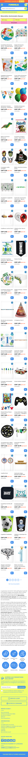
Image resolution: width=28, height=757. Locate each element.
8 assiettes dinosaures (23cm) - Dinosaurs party (7, 45)
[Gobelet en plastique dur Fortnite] (20, 523)
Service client (15, 698)
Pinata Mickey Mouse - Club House (6, 412)
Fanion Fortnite (18, 259)
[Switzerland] (2, 740)
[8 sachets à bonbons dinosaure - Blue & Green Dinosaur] (7, 248)
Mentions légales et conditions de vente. (11, 726)
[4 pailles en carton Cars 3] (7, 217)
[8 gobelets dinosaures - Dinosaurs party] (7, 64)
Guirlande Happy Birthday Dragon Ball (19, 474)
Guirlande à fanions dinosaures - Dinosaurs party (6, 106)
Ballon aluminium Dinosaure (5, 137)
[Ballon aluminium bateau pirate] (20, 156)
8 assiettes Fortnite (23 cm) (6, 504)
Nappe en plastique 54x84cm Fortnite (6, 565)
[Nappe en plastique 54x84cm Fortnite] (7, 554)
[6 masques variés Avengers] (7, 156)
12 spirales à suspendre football (6, 198)
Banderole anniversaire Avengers (7, 321)
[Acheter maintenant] (12, 53)
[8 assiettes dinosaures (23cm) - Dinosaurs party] (7, 34)
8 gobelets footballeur (6, 534)
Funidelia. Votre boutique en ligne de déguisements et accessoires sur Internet (14, 4)
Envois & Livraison (6, 715)
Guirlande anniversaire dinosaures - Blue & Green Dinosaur (20, 198)
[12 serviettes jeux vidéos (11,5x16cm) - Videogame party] (20, 401)
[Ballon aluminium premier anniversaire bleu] (20, 554)
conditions (5, 692)
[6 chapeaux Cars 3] (20, 309)
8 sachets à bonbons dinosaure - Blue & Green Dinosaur (7, 259)
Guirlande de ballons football (19, 443)
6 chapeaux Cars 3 (18, 320)
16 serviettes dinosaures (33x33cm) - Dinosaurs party (20, 76)
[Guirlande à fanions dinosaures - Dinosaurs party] (7, 95)
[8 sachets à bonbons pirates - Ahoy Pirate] (20, 126)
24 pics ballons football (20, 381)
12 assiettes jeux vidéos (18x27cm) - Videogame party (7, 443)
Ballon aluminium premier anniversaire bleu (19, 565)
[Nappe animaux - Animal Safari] (20, 279)
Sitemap (3, 730)
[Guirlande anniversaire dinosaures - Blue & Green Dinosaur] (20, 187)
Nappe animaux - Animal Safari (20, 290)
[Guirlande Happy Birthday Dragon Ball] (20, 462)
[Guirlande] (20, 340)
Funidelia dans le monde (7, 724)
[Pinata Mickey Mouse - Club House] (7, 401)
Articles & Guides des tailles (8, 714)
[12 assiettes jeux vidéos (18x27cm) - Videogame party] (7, 432)
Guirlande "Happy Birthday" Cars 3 (18, 351)
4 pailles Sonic (4, 473)
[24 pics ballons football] (20, 370)
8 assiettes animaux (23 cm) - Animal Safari (7, 290)
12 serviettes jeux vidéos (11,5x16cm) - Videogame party (20, 412)
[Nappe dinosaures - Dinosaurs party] (20, 34)
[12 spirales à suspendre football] (7, 187)
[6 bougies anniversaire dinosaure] (7, 370)
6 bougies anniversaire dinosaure (6, 382)
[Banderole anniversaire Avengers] (7, 309)
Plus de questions (5, 718)
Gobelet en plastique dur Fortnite (20, 535)
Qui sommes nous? (6, 732)
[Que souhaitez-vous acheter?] (2, 5)
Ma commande (5, 712)
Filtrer (5, 20)
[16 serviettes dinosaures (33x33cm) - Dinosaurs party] (20, 64)
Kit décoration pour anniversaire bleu (19, 504)
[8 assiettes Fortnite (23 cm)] (7, 493)
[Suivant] (21, 580)
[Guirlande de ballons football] (20, 432)
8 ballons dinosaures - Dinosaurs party (19, 106)
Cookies (3, 729)
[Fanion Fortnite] (20, 248)
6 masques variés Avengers (5, 168)
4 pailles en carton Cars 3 (7, 228)
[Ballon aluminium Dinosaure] (7, 126)
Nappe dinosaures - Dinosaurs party (19, 45)
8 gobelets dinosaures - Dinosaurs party (6, 76)
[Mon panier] (25, 4)
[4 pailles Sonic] (7, 462)
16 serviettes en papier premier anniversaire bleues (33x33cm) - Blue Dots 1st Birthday (6, 351)
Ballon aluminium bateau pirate (20, 168)
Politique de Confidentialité (8, 727)
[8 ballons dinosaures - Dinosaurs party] (20, 95)
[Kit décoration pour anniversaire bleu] (20, 493)
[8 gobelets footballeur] (7, 523)
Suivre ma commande (15, 703)
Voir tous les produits (14, 584)
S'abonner (21, 687)
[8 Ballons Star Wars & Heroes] (20, 217)
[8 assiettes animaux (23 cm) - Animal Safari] (7, 279)
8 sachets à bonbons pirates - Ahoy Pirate (19, 137)
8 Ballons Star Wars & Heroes (19, 229)
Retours (3, 716)
